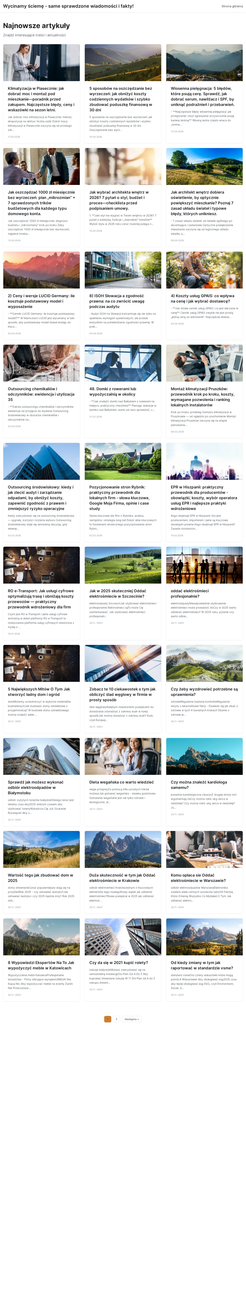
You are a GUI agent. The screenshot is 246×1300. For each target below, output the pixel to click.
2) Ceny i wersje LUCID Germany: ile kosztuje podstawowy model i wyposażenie (41, 301)
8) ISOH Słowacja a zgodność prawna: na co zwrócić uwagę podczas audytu (117, 301)
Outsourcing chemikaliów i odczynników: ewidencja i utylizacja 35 (41, 394)
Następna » (132, 1019)
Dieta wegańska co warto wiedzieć (121, 782)
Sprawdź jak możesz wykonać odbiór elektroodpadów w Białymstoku (36, 787)
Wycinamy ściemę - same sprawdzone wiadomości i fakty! (68, 6)
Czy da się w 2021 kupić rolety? (118, 962)
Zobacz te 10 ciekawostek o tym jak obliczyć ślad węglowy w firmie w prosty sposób (122, 694)
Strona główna (232, 6)
